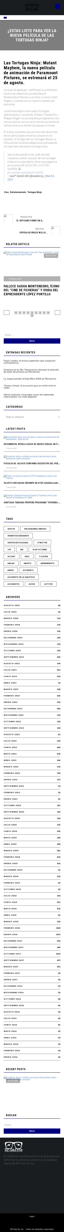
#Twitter (42, 543)
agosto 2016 (12, 1012)
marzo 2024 (11, 618)
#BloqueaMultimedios (35, 529)
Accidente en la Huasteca (21, 577)
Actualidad (51, 255)
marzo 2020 (11, 850)
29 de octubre (40, 550)
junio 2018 (10, 902)
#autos (11, 529)
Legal (32, 1216)
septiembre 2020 (14, 812)
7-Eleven (43, 556)
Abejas (11, 563)
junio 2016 (10, 1025)
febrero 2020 (12, 857)
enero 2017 (11, 980)
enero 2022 (11, 780)
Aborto (27, 563)
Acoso (32, 584)
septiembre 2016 (14, 1005)
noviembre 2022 (14, 715)
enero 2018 (11, 934)
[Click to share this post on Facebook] (16, 204)
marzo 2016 (11, 1044)
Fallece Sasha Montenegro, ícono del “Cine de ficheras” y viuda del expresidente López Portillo (32, 290)
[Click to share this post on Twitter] (27, 204)
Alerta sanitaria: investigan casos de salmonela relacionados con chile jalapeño (29, 395)
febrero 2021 (12, 792)
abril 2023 (10, 683)
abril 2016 (10, 1038)
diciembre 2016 (13, 986)
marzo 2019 (11, 876)
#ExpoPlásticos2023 (18, 543)
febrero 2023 (12, 696)
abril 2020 (10, 844)
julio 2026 (10, 612)
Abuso (11, 570)
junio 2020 (10, 831)
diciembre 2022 (13, 709)
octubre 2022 (12, 721)
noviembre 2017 (14, 947)
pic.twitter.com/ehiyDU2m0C (25, 172)
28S (21, 550)
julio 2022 (10, 741)
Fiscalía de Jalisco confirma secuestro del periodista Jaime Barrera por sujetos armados (30, 1099)
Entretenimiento (18, 192)
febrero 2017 (12, 973)
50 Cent (11, 556)
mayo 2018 (10, 909)
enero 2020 (11, 863)
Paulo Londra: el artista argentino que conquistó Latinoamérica (30, 361)
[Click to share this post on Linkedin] (47, 204)
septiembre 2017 (14, 960)
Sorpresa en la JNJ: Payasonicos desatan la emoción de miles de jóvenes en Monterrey (31, 370)
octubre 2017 (12, 954)
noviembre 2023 (14, 644)
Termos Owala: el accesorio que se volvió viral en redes (30, 386)
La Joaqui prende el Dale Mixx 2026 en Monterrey (30, 378)
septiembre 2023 (14, 657)
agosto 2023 (12, 663)
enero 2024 (11, 631)
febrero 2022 (12, 773)
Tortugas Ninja (35, 192)
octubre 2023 (12, 650)
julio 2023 (10, 670)
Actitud (48, 584)
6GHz (27, 556)
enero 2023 (11, 702)
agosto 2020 (12, 818)
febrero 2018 (12, 928)
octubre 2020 (12, 805)
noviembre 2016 (14, 992)
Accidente (28, 570)
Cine (6, 192)
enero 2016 (11, 1057)
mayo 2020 (10, 838)
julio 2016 (10, 1018)
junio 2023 (10, 676)
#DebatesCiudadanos (18, 536)
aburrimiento (47, 563)
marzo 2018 (11, 921)
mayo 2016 (10, 1031)
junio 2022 (10, 747)
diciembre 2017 (13, 941)
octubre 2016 (12, 999)
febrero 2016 (12, 1050)
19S (9, 550)
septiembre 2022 (14, 728)
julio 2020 (10, 825)
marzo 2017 (11, 967)
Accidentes (13, 584)
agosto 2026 (12, 605)
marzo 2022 (11, 767)
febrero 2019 (12, 883)
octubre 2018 (12, 889)
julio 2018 (10, 896)
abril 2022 (10, 760)
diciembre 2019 (13, 870)
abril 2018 (10, 915)
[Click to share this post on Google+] (37, 204)
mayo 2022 (10, 754)
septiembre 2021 (14, 786)
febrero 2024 (12, 625)
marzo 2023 (11, 689)
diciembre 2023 (13, 638)
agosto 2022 (12, 734)
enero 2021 (11, 799)
